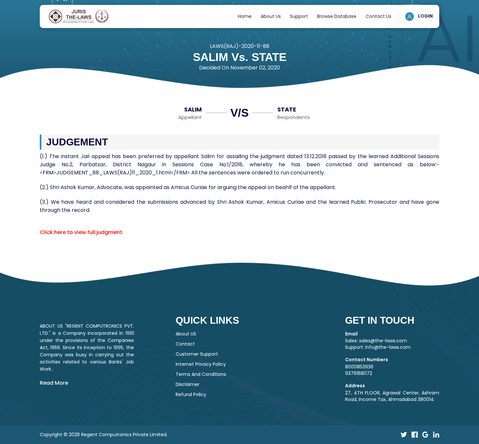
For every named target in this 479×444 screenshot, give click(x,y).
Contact (185, 344)
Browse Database (336, 16)
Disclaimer (187, 384)
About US (186, 333)
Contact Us (378, 16)
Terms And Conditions (201, 374)
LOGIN (425, 16)
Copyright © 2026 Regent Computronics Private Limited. (103, 434)
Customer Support (197, 354)
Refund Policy (191, 394)
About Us (271, 16)
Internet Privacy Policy (201, 364)
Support (299, 16)
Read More (54, 383)
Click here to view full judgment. (81, 232)
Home (245, 16)
